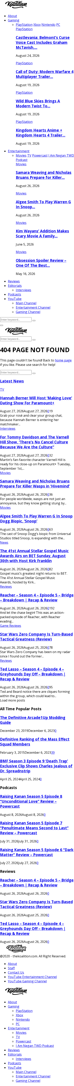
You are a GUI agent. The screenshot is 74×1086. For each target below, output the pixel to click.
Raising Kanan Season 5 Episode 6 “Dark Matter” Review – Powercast (36, 852)
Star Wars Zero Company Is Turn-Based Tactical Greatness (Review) (36, 637)
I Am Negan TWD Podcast (35, 1046)
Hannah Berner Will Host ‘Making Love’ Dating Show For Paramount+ (36, 400)
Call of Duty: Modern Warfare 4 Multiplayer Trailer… (44, 74)
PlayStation (24, 29)
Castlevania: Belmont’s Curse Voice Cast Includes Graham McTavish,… (43, 42)
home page (63, 360)
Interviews (23, 290)
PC (18, 1024)
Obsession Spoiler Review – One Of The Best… (41, 263)
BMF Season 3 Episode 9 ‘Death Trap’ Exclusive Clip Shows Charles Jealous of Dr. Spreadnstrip (36, 765)
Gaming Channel (28, 312)
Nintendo (23, 1019)
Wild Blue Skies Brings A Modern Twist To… (38, 103)
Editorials (15, 285)
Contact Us (16, 972)
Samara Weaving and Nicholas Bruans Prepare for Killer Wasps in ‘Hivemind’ (35, 484)
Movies (21, 164)
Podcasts (14, 294)
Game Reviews (10, 625)
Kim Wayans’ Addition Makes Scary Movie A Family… (42, 233)
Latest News (12, 381)
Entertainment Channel (33, 307)
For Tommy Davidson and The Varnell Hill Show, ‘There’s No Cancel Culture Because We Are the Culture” (34, 442)
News (4, 542)
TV (2, 389)
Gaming (13, 20)
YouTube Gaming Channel (27, 981)
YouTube (15, 299)
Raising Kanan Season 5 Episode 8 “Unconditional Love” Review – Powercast (31, 801)
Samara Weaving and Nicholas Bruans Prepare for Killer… (43, 175)
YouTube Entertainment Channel (32, 977)
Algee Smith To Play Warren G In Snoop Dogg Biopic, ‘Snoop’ (36, 518)
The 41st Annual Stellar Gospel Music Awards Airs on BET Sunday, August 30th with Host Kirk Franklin (34, 555)
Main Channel (26, 303)
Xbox (19, 1015)
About (12, 16)
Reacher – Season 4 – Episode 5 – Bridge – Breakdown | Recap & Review (37, 597)
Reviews (14, 281)
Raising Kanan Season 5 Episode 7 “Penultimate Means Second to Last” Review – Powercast (34, 827)
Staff (11, 968)
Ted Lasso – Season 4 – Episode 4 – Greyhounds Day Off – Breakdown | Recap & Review (33, 674)
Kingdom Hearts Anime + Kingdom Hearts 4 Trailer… (40, 133)
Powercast (23, 1041)
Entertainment (18, 151)
